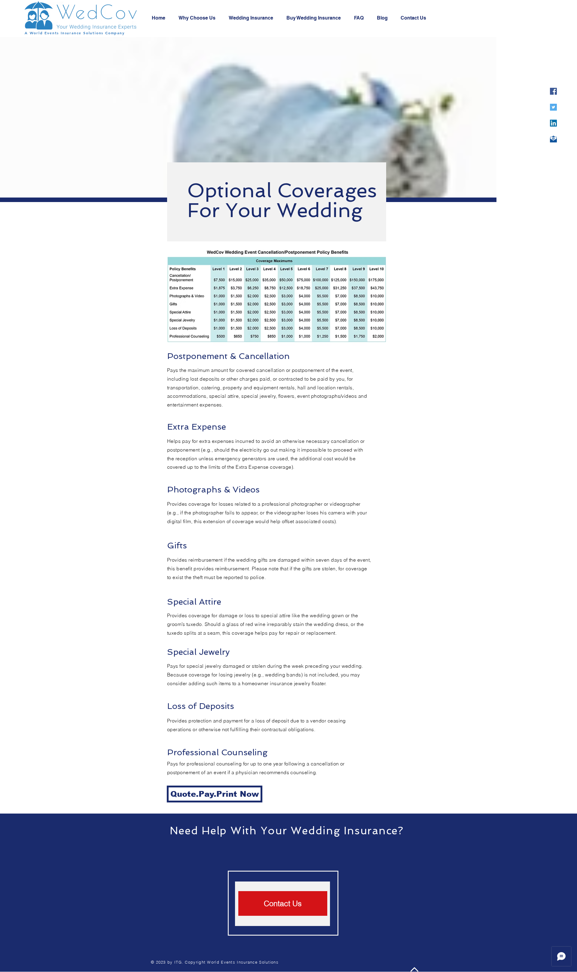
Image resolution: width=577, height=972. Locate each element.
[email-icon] (553, 139)
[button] (282, 903)
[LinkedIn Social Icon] (553, 123)
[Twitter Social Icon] (553, 107)
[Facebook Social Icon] (553, 91)
